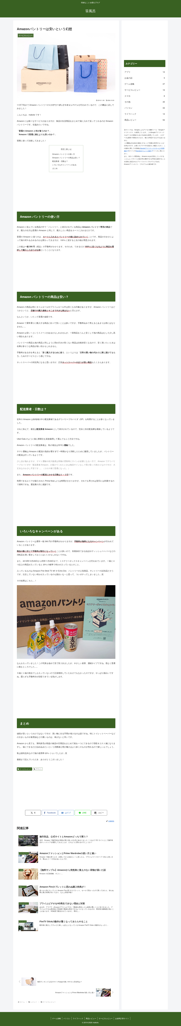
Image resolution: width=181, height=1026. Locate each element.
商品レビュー (91, 1018)
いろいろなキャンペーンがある (64, 164)
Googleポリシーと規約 (143, 151)
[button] (99, 813)
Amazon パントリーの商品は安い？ (66, 157)
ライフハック (78, 1018)
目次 (63, 149)
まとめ (55, 168)
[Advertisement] (66, 192)
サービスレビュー (25, 769)
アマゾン (39, 769)
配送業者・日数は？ (60, 161)
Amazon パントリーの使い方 (63, 154)
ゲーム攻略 (56, 1018)
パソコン (66, 1018)
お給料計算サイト (122, 1018)
